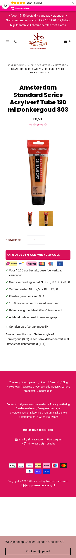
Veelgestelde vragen (49, 408)
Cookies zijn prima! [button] (38, 551)
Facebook (37, 439)
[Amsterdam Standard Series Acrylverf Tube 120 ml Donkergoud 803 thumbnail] (30, 218)
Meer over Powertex (20, 386)
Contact (11, 404)
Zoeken (13, 382)
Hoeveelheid (13, 240)
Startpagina (16, 65)
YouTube (50, 443)
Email (21, 439)
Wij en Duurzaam (48, 416)
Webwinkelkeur (26, 408)
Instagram (56, 439)
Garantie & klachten (55, 412)
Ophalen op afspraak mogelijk (28, 326)
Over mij (54, 382)
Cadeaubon (45, 390)
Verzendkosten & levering (26, 412)
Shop (30, 65)
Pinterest (33, 443)
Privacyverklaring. (60, 404)
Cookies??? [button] (56, 541)
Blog (65, 382)
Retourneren (28, 416)
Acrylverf (44, 65)
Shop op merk (29, 382)
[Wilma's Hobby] (38, 41)
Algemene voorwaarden (32, 404)
